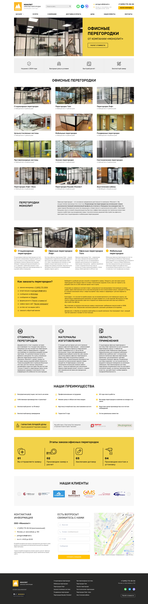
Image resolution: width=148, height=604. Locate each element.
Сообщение (64, 546)
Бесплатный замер (119, 69)
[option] (48, 37)
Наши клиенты (109, 14)
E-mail (64, 539)
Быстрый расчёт (89, 69)
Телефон (70, 532)
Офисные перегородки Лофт (60, 252)
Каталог (19, 14)
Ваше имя (65, 525)
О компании (52, 14)
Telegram (34, 297)
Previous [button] (19, 494)
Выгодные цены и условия (59, 69)
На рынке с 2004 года (29, 69)
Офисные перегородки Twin (91, 252)
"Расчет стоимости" (39, 301)
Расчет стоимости (97, 45)
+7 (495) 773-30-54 (126, 4)
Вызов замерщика (126, 7)
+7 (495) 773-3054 (41, 287)
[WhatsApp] (78, 6)
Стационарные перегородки (26, 252)
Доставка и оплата (73, 14)
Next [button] (129, 494)
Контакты (128, 14)
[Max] (86, 6)
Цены (92, 14)
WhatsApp (34, 294)
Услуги (35, 14)
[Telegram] (82, 6)
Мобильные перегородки (116, 252)
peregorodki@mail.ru (102, 4)
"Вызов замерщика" (41, 304)
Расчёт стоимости (128, 595)
